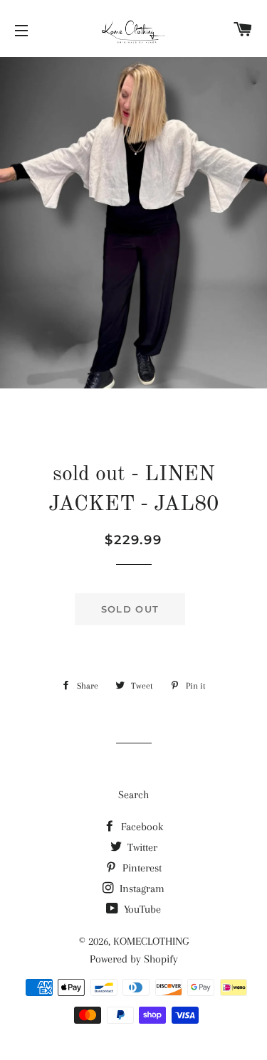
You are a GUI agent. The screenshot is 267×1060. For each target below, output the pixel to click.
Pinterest (141, 868)
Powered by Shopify (134, 959)
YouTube (141, 909)
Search (133, 794)
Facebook (140, 826)
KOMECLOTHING (151, 941)
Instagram (140, 888)
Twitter (141, 847)
